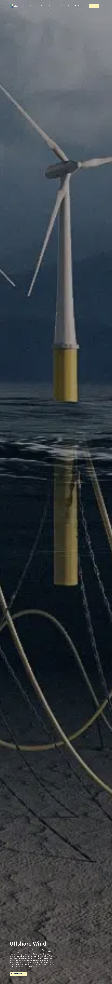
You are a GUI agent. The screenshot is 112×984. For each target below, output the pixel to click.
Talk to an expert (16, 973)
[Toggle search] (101, 6)
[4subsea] (17, 6)
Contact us (94, 6)
